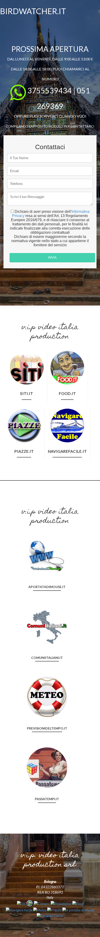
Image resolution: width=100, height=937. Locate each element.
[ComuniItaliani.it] (47, 626)
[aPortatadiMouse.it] (47, 555)
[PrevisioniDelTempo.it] (47, 696)
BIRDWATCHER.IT (33, 11)
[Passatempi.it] (47, 767)
